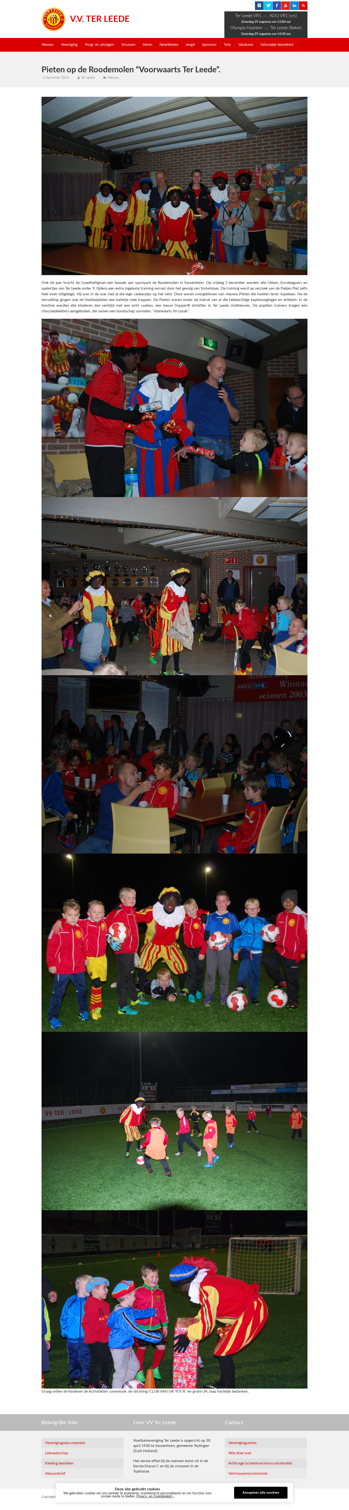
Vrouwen (128, 44)
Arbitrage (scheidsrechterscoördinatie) (260, 1463)
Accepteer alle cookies (260, 1492)
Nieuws (48, 44)
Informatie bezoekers (277, 44)
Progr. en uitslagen (99, 44)
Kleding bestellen (59, 1463)
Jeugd (190, 44)
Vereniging (69, 44)
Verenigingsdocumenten (65, 1443)
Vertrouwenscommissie (247, 1473)
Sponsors (209, 44)
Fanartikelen (169, 44)
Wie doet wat (239, 1453)
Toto (227, 44)
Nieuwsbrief (55, 1473)
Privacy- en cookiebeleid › (155, 1496)
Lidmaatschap (56, 1453)
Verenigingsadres (242, 1443)
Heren (147, 44)
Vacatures (245, 44)
